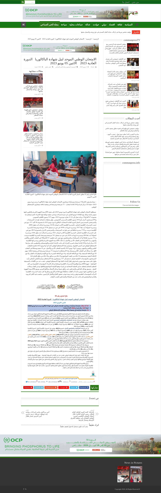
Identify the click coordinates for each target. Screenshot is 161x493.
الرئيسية (96, 39)
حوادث (96, 24)
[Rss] (39, 2)
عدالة (87, 24)
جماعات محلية (76, 24)
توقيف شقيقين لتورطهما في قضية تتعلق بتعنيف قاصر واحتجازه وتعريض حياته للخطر (33, 112)
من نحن (135, 2)
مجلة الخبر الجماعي (49, 24)
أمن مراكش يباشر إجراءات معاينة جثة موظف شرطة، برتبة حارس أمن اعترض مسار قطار (37, 413)
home (137, 24)
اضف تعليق (48, 67)
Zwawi (92, 67)
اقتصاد (112, 24)
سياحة (64, 24)
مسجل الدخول (73, 426)
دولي (104, 24)
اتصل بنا (125, 2)
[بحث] (23, 2)
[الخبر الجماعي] (133, 13)
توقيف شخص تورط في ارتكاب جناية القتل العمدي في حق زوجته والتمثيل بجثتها (106, 32)
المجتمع (69, 67)
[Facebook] (36, 2)
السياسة (128, 24)
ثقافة (119, 24)
